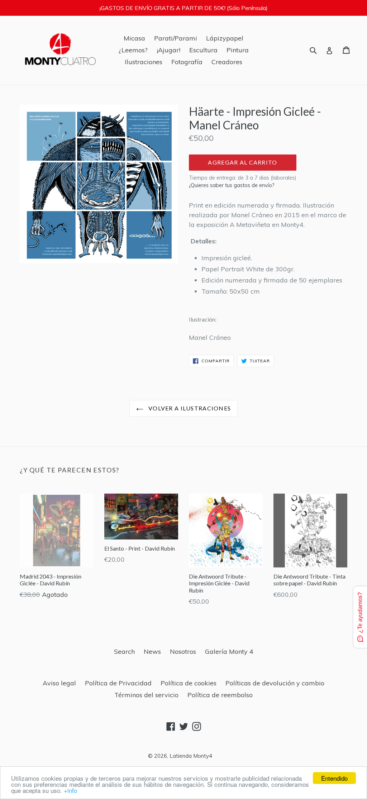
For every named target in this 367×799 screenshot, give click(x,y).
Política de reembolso (220, 695)
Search (124, 651)
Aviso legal (59, 683)
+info (70, 790)
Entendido (334, 778)
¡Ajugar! (168, 50)
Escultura (203, 50)
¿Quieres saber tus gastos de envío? (232, 185)
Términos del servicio (146, 695)
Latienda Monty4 (191, 755)
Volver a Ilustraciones (189, 408)
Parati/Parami (175, 38)
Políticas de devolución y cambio (274, 683)
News (152, 651)
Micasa (134, 38)
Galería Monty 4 (229, 651)
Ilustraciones (143, 62)
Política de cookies (188, 683)
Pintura (238, 50)
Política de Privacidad (118, 683)
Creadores (226, 62)
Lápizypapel (224, 38)
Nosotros (183, 651)
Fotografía (186, 62)
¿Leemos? (133, 50)
